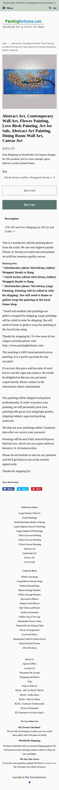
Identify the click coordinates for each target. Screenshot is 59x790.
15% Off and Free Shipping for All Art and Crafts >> (29, 229)
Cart (55, 8)
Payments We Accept (30, 672)
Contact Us (29, 668)
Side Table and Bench (29, 607)
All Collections (29, 647)
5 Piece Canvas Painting (29, 544)
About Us (29, 659)
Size (4, 171)
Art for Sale (29, 561)
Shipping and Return (29, 677)
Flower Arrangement (29, 629)
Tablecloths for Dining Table (29, 625)
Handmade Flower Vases (29, 621)
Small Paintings (29, 517)
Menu (9, 7)
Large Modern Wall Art (29, 513)
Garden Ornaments (29, 612)
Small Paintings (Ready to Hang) (29, 522)
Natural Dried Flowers (29, 643)
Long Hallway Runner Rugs (29, 581)
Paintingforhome (38, 777)
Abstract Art (30, 548)
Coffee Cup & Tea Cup (29, 616)
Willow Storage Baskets (29, 594)
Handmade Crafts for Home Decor (29, 638)
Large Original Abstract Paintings (29, 526)
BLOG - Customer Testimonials (29, 703)
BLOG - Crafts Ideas (29, 694)
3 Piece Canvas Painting (29, 535)
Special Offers (29, 663)
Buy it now (29, 204)
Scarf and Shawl (29, 634)
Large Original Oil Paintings (29, 530)
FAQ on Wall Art (29, 685)
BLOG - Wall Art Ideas (29, 699)
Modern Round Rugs (29, 585)
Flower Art (29, 557)
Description (12, 218)
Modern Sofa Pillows (29, 603)
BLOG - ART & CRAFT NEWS (29, 690)
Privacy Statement (29, 708)
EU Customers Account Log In (29, 712)
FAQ (30, 681)
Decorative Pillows (30, 598)
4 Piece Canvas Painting (29, 539)
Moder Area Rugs (29, 576)
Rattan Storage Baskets (29, 590)
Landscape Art (29, 553)
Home (4, 43)
